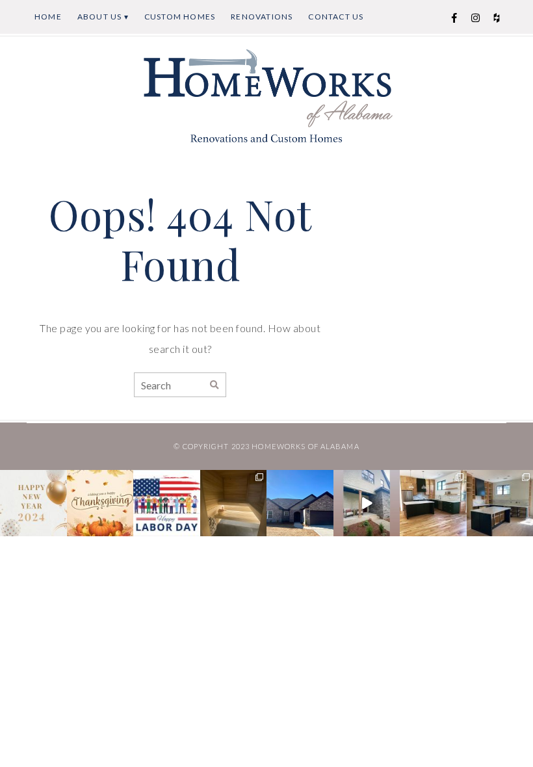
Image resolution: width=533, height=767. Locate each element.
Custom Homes (179, 16)
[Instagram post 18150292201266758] (366, 503)
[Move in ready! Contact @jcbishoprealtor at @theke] (299, 503)
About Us (99, 16)
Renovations (261, 16)
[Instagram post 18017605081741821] (166, 503)
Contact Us (335, 16)
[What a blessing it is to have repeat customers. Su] (433, 503)
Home (48, 16)
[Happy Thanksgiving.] (100, 503)
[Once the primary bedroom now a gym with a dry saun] (233, 503)
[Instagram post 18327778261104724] (33, 503)
